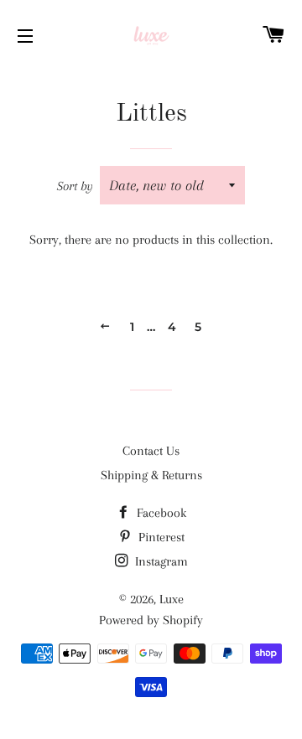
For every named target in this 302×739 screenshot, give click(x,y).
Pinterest (160, 537)
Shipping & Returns (151, 475)
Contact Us (151, 450)
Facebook (159, 512)
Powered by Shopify (151, 620)
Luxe (171, 599)
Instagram (160, 561)
